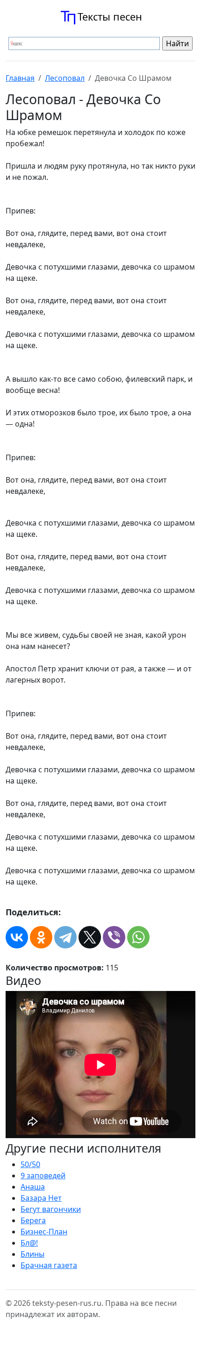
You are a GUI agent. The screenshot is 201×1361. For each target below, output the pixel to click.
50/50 (30, 1164)
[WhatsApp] (138, 937)
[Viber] (114, 937)
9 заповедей (43, 1175)
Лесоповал (65, 78)
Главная (20, 78)
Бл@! (29, 1243)
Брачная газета (49, 1265)
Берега (33, 1220)
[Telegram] (65, 937)
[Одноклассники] (41, 937)
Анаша (33, 1187)
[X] (90, 937)
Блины (32, 1254)
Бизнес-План (44, 1231)
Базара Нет (41, 1198)
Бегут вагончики (51, 1209)
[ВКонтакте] (17, 937)
